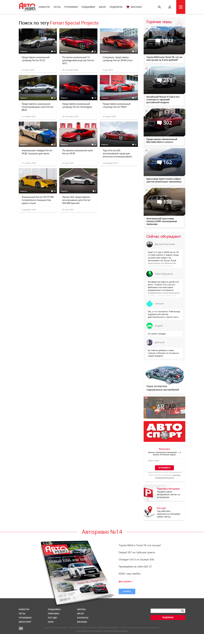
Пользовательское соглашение (89, 631)
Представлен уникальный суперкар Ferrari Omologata (77, 105)
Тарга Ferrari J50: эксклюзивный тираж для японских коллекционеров (117, 153)
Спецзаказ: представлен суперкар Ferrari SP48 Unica (118, 59)
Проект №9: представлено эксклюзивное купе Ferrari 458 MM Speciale (76, 200)
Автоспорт (25, 621)
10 (55, 191)
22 (136, 98)
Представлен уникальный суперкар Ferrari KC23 (35, 59)
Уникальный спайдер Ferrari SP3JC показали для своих (37, 152)
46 (55, 51)
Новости (44, 6)
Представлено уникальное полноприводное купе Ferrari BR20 (38, 106)
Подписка (116, 6)
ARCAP (102, 6)
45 (55, 98)
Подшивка (88, 6)
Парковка (53, 613)
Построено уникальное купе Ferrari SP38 (77, 152)
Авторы (81, 609)
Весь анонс (125, 581)
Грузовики (71, 6)
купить (127, 591)
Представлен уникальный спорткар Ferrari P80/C (116, 105)
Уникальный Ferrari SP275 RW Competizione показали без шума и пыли (38, 200)
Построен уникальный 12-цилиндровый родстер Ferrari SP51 (78, 60)
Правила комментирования (116, 631)
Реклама (82, 621)
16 (95, 144)
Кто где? (52, 617)
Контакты (82, 617)
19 (136, 51)
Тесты (57, 6)
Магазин (136, 6)
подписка (168, 617)
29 (95, 51)
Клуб (50, 621)
